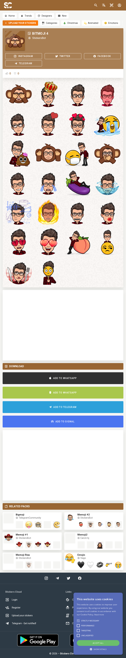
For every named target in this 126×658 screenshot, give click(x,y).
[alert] (98, 624)
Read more (99, 614)
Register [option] (16, 607)
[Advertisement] (63, 325)
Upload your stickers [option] (22, 615)
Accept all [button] (98, 643)
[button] (104, 5)
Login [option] (14, 599)
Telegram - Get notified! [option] (24, 623)
